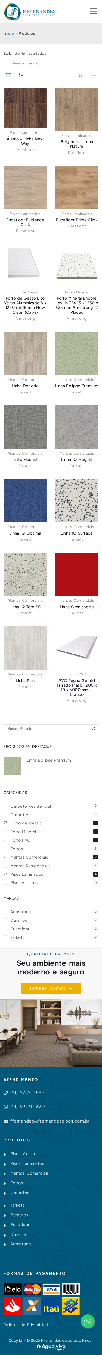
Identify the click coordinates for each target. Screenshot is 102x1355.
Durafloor (25, 149)
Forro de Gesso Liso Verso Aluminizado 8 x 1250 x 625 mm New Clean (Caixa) (25, 305)
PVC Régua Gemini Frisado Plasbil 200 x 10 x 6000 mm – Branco (77, 687)
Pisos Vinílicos (53, 882)
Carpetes (53, 814)
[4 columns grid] (8, 76)
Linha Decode (25, 385)
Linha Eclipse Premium (76, 385)
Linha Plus (25, 680)
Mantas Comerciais (25, 379)
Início (9, 33)
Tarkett (25, 392)
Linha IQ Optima (25, 533)
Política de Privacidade (27, 1324)
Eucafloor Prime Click (77, 219)
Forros (53, 848)
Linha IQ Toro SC (25, 606)
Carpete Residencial (53, 806)
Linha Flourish (25, 459)
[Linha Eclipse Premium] (12, 766)
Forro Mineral (77, 292)
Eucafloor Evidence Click (25, 222)
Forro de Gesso (25, 292)
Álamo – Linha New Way (25, 141)
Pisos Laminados (25, 132)
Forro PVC (76, 674)
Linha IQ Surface (77, 533)
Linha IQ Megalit (76, 459)
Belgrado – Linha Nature (76, 143)
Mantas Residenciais (53, 865)
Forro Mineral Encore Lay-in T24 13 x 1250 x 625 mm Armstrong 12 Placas (76, 305)
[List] (21, 76)
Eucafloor (25, 231)
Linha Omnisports (77, 606)
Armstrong (25, 318)
